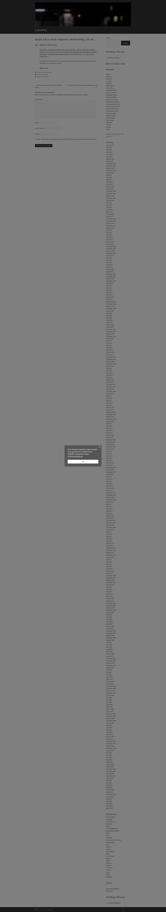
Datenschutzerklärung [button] (75, 456)
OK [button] (83, 461)
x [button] (99, 447)
